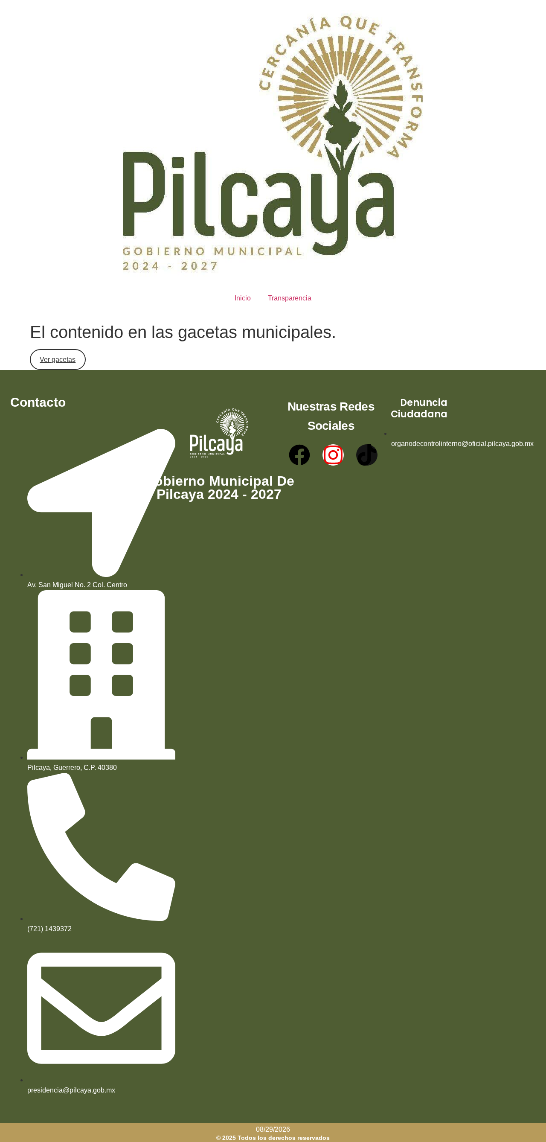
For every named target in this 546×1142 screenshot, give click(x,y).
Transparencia (289, 298)
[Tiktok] (367, 455)
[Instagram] (333, 455)
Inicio (243, 298)
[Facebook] (299, 455)
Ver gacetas (58, 359)
